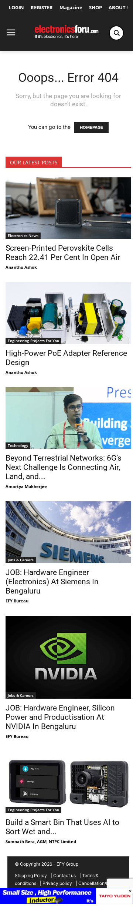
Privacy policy (57, 883)
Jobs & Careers (21, 559)
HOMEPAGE (91, 127)
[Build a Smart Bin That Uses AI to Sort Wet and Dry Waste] (68, 782)
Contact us (64, 875)
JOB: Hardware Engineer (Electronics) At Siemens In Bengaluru (52, 581)
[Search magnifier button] (116, 33)
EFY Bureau (17, 601)
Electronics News (23, 235)
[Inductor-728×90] (66, 902)
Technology (18, 445)
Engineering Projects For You (33, 340)
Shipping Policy (31, 875)
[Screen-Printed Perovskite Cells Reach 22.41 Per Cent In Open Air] (68, 208)
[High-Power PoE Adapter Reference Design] (68, 313)
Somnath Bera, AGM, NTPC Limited (41, 841)
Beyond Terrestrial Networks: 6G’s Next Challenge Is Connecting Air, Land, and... (64, 467)
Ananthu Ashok (21, 267)
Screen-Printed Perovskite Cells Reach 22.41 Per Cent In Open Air (63, 253)
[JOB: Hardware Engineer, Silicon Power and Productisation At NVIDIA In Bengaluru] (68, 657)
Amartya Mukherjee (26, 486)
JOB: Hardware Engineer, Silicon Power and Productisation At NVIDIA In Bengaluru (60, 717)
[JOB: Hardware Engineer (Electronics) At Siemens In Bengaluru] (68, 532)
